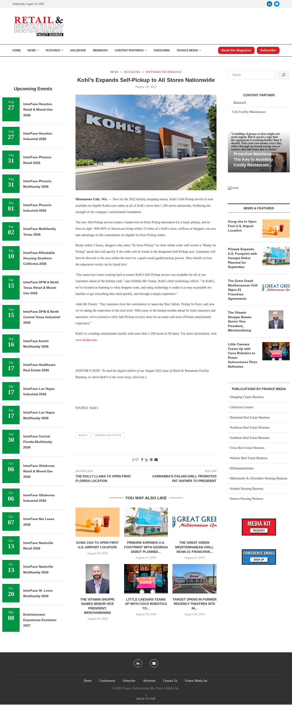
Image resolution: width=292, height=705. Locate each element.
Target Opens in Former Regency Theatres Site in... (194, 604)
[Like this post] (136, 460)
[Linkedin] (269, 4)
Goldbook (78, 50)
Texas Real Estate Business (247, 448)
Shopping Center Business (246, 397)
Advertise (149, 680)
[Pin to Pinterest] (151, 460)
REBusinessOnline (242, 468)
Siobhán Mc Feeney (108, 435)
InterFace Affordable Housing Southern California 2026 (39, 258)
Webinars (100, 50)
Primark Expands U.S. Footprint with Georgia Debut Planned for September (242, 258)
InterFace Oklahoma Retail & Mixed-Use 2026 (39, 471)
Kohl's (82, 435)
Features (53, 50)
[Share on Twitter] (146, 460)
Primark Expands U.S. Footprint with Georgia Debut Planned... (146, 547)
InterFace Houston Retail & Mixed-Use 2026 (38, 109)
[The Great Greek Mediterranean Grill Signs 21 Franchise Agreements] (194, 522)
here (124, 264)
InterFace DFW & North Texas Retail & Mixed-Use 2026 (41, 287)
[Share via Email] (156, 460)
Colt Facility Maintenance (249, 112)
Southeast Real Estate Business (249, 438)
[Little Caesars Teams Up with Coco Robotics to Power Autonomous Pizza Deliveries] (146, 578)
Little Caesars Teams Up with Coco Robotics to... (146, 604)
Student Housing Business (246, 488)
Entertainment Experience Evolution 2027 (40, 620)
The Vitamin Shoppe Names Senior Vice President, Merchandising (239, 321)
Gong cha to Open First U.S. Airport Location (242, 226)
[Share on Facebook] (142, 460)
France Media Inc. (197, 680)
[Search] (283, 74)
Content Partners (129, 50)
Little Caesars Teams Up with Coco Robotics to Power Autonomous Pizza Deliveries (242, 355)
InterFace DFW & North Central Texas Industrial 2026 (41, 317)
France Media (187, 50)
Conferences (107, 680)
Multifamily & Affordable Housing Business (258, 478)
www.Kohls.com (86, 340)
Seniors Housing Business (246, 498)
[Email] (276, 4)
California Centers (241, 407)
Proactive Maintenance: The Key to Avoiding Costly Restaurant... (256, 159)
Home (17, 50)
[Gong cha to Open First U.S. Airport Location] (98, 522)
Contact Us (170, 680)
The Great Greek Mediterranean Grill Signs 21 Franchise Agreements (243, 289)
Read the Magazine (236, 50)
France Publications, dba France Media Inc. (151, 688)
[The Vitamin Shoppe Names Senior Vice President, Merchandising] (98, 578)
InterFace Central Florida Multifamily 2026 (37, 441)
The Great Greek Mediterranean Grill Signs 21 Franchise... (194, 547)
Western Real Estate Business (248, 458)
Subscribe (162, 50)
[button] (232, 151)
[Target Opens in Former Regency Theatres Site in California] (194, 578)
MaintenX (239, 102)
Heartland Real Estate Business (250, 417)
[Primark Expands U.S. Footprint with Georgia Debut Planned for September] (146, 522)
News (32, 50)
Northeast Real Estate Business (249, 427)
